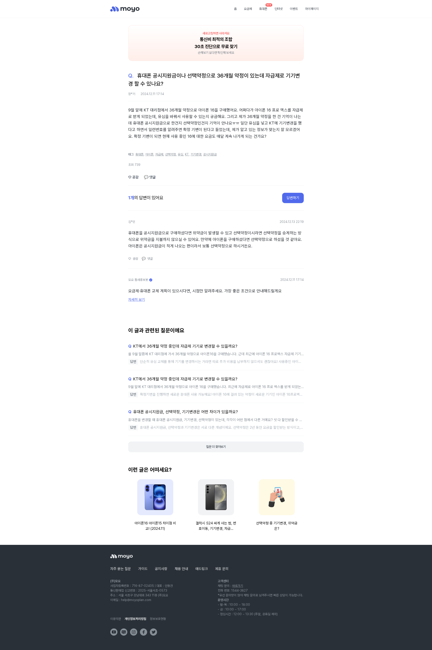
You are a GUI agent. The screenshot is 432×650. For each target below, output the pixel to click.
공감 (133, 177)
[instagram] (133, 632)
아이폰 (149, 154)
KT (187, 154)
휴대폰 (264, 7)
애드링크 (201, 569)
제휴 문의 (222, 569)
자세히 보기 (136, 299)
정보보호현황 (158, 619)
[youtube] (113, 632)
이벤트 (294, 9)
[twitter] (153, 632)
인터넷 (278, 9)
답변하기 (293, 198)
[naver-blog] (123, 632)
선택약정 (170, 154)
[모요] (121, 556)
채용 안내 (181, 569)
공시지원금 (210, 154)
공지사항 (161, 569)
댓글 (150, 177)
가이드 (143, 569)
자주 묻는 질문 (120, 569)
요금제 (248, 9)
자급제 (159, 154)
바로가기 (237, 586)
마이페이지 (312, 9)
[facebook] (143, 632)
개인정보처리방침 (135, 619)
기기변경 (196, 154)
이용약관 (115, 619)
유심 (180, 154)
